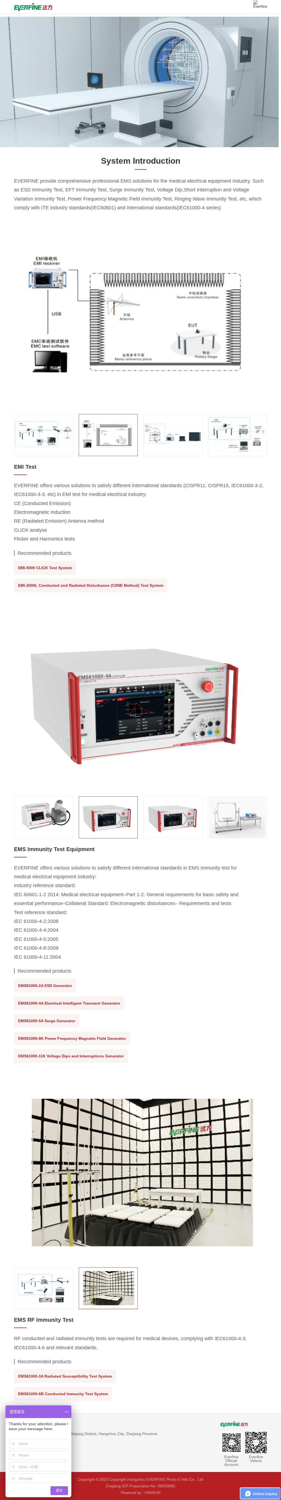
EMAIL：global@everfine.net (39, 1453)
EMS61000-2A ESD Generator (45, 985)
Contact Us (24, 1424)
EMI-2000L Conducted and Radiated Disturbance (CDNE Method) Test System (90, 585)
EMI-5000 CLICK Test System (45, 568)
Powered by (131, 1492)
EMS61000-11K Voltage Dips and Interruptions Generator (71, 1056)
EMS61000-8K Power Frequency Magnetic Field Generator (72, 1038)
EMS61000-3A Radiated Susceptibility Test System (65, 1376)
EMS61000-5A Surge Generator (46, 1021)
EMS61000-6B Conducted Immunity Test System (63, 1394)
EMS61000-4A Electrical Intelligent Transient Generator (69, 1003)
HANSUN (153, 1492)
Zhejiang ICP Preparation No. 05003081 (140, 1486)
